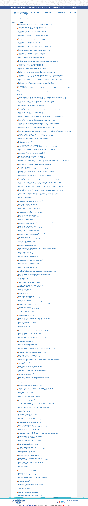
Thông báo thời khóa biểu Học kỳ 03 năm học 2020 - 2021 (26, 252)
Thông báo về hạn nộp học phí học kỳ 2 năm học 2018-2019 (26, 395)
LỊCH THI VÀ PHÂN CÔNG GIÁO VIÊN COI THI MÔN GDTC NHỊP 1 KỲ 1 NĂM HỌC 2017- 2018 (31, 476)
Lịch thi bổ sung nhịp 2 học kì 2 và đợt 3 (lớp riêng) (25, 443)
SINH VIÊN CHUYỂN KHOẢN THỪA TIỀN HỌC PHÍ (25, 264)
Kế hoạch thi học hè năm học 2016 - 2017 (24, 491)
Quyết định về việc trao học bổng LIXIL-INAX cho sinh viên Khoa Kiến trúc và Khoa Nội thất (31, 134)
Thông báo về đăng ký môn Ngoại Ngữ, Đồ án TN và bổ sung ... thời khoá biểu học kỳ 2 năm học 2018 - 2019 (33, 407)
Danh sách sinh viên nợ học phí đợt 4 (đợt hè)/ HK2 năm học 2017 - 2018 (28, 441)
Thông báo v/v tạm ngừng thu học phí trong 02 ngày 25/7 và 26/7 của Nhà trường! (30, 163)
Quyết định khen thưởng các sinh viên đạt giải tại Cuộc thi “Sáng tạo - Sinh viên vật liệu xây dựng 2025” (32, 34)
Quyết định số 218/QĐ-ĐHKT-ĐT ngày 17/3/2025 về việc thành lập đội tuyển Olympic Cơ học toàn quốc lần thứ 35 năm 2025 (35, 91)
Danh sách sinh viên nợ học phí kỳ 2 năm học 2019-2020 (26, 311)
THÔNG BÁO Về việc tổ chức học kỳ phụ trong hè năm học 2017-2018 (28, 444)
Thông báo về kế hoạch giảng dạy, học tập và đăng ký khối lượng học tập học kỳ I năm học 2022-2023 (32, 212)
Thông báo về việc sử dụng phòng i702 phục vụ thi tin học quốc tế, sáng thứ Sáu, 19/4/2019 (31, 385)
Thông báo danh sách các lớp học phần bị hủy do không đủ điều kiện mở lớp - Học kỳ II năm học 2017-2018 (33, 459)
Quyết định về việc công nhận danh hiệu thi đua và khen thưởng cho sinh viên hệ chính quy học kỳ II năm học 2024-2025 (35, 69)
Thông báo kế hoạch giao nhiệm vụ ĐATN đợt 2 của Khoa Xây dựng (27, 323)
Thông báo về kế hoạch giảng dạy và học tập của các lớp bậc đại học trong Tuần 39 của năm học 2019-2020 (33, 329)
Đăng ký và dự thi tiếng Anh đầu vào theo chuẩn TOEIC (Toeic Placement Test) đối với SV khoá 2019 (32, 360)
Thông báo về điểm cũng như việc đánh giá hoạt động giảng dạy (27, 480)
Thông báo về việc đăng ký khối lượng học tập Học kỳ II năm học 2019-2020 (28, 344)
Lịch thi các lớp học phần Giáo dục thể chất (24, 411)
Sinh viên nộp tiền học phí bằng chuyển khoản (24, 270)
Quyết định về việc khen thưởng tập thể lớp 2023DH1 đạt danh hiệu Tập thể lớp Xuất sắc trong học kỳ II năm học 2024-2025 (35, 71)
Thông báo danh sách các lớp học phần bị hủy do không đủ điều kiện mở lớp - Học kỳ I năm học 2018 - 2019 (33, 439)
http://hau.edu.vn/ (36, 499)
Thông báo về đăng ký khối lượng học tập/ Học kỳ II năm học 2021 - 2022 (28, 230)
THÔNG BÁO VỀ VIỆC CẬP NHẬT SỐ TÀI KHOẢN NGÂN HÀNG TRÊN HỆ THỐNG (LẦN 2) (30, 200)
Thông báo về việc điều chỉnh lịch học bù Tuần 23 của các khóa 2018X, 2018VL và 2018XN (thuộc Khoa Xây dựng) (34, 274)
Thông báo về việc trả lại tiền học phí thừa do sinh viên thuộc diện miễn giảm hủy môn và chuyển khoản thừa (33, 233)
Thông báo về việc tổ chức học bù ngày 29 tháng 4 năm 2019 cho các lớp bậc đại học (30, 384)
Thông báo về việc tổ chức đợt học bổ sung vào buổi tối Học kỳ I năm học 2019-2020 (30, 366)
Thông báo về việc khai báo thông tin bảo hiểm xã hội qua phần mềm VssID (28, 263)
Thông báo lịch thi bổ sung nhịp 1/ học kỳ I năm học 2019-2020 (27, 351)
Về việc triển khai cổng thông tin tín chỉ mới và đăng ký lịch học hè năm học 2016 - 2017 (30, 495)
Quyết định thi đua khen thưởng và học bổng (24, 307)
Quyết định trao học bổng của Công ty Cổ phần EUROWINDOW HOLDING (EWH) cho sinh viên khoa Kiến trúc (33, 65)
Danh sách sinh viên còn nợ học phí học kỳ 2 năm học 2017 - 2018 (27, 447)
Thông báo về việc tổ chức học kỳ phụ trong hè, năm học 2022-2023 (27, 172)
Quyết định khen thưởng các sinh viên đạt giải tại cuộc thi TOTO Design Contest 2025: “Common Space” (33, 38)
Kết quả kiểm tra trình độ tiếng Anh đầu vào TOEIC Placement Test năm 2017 (29, 356)
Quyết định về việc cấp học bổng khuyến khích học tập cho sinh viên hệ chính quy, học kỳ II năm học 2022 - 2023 (34, 174)
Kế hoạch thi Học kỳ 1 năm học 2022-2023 (24, 205)
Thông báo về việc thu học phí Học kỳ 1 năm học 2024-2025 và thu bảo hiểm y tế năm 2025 (31, 112)
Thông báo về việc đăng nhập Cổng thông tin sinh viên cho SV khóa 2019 (28, 362)
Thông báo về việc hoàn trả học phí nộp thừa (24, 289)
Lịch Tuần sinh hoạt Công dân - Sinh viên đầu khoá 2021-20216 (27, 241)
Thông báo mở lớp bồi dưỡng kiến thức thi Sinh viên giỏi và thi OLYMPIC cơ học (29, 406)
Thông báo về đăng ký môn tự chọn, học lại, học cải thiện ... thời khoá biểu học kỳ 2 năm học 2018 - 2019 (33, 410)
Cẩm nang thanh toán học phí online (23, 278)
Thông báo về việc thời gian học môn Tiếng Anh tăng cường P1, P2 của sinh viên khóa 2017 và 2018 (32, 352)
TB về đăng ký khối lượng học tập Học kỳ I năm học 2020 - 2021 (27, 304)
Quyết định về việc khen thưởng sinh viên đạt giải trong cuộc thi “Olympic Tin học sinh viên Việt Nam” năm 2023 (34, 138)
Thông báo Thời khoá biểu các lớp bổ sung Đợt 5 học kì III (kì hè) (27, 215)
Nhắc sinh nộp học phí (21, 363)
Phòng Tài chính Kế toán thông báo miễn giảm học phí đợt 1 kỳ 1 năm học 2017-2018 (30, 455)
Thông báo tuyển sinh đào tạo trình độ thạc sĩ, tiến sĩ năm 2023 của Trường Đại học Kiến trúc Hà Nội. (32, 196)
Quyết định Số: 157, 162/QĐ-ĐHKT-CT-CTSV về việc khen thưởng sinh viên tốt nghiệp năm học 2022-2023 (33, 168)
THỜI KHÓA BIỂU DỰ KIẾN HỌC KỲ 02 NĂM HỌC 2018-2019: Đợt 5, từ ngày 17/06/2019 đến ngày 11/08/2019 (33, 377)
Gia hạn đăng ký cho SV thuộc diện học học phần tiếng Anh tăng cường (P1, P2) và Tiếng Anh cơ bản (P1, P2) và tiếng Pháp (35, 404)
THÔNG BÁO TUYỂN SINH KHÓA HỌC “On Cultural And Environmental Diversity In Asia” (30, 484)
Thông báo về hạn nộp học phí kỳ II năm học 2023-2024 (26, 137)
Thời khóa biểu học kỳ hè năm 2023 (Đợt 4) (24, 167)
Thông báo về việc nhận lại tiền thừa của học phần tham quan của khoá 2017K (29, 256)
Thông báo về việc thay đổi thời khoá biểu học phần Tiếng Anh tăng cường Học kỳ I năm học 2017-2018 (32, 477)
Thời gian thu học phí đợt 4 (22, 288)
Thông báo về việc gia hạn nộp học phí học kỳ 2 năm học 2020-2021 (27, 275)
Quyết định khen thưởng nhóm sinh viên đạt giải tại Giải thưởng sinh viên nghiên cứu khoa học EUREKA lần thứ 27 (34, 50)
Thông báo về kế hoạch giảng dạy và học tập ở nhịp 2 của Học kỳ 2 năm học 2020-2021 (30, 260)
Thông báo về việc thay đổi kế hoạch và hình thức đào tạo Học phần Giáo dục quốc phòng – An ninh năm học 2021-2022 (35, 242)
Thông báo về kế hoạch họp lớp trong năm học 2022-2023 (26, 207)
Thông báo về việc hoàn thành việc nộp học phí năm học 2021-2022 (27, 211)
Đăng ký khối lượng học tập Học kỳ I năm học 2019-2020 (26, 374)
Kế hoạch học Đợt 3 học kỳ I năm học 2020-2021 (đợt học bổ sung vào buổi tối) (29, 297)
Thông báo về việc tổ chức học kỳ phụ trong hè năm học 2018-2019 (27, 378)
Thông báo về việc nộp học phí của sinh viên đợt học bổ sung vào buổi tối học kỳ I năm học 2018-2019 (32, 428)
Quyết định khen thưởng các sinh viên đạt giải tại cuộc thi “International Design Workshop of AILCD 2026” (33, 43)
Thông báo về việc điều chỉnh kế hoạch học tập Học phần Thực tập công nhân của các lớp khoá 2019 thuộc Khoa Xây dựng (35, 222)
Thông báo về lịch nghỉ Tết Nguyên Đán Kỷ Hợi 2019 (25, 400)
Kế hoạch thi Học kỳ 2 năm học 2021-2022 (24, 220)
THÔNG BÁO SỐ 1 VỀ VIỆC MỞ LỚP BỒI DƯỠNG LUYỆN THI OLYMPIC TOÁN (29, 290)
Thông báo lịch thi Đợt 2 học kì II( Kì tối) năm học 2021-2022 (26, 218)
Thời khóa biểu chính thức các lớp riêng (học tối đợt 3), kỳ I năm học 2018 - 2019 (29, 414)
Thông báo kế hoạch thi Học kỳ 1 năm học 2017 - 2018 (25, 481)
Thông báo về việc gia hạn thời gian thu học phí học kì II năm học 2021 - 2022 (29, 216)
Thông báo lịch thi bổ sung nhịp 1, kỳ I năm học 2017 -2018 (26, 473)
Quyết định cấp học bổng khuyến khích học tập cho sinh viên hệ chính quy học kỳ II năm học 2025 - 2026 (32, 57)
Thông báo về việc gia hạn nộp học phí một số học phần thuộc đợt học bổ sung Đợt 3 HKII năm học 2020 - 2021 (33, 255)
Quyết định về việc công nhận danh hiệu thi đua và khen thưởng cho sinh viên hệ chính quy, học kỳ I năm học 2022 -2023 (35, 175)
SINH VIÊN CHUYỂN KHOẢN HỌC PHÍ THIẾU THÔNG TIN (26, 266)
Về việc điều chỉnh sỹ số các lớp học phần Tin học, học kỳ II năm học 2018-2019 (29, 396)
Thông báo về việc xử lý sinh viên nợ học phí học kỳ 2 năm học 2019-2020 (28, 308)
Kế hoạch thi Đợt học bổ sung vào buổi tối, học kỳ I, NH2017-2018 (27, 470)
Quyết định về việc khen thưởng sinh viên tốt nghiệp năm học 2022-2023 (28, 141)
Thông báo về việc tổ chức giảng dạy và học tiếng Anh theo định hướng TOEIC (29, 429)
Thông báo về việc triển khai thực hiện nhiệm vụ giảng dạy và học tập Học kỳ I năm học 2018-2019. (32, 440)
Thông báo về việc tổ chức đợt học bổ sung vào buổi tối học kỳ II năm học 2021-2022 (30, 227)
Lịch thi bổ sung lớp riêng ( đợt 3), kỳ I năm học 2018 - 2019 (26, 415)
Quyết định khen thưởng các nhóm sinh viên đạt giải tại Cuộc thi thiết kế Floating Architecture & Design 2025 (33, 35)
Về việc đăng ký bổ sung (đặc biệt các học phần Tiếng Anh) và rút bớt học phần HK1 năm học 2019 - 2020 (33, 371)
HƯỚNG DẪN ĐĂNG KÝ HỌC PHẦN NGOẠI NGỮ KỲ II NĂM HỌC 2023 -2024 (29, 145)
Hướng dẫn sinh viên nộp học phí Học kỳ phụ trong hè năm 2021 (27, 253)
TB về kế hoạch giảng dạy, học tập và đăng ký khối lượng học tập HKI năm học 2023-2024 (30, 156)
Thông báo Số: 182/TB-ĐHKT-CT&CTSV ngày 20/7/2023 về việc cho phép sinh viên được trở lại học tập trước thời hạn (34, 164)
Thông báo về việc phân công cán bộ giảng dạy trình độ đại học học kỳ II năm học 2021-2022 (31, 231)
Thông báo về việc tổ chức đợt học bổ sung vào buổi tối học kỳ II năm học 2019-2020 (30, 319)
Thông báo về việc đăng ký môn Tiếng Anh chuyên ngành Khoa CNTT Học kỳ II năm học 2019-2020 (32, 337)
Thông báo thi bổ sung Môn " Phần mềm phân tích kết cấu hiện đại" (27, 469)
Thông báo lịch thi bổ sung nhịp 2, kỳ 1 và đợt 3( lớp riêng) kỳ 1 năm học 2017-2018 (30, 458)
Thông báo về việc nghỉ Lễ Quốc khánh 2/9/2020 (25, 300)
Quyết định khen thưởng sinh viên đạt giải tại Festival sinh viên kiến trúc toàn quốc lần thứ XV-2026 (32, 49)
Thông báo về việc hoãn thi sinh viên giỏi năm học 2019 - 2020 (27, 322)
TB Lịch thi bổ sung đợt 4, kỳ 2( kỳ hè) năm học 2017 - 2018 (26, 437)
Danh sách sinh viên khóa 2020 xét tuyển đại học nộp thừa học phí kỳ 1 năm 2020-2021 (30, 285)
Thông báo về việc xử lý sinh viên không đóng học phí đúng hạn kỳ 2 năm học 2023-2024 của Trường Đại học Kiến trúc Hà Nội (35, 135)
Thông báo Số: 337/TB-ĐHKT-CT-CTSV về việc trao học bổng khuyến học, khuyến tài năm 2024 (31, 105)
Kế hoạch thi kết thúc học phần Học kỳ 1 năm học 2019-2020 (26, 367)
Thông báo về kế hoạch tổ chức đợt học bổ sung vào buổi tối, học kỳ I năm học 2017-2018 (30, 474)
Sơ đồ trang (74, 2)
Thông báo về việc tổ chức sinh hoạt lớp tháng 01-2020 (26, 341)
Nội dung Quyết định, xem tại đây (22, 18)
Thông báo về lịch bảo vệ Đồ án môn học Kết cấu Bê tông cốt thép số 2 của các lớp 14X (30, 462)
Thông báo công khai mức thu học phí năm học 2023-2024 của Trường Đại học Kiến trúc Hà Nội (31, 153)
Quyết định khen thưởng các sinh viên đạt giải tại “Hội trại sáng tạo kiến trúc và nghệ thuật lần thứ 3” (32, 31)
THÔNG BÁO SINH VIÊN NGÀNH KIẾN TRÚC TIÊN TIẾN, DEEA (26, 281)
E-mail (66, 2)
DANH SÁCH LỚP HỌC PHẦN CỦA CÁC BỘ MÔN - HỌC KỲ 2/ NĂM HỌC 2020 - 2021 (29, 282)
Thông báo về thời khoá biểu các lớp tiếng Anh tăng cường (26, 432)
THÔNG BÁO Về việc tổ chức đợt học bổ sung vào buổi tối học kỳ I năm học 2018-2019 (30, 436)
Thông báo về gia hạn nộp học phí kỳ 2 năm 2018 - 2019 (26, 392)
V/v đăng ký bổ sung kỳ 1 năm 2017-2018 (24, 488)
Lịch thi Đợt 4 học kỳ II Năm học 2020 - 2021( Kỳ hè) (25, 249)
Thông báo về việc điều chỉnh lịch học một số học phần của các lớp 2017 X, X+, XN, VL (30, 333)
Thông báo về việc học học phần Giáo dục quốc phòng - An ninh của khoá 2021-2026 (30, 238)
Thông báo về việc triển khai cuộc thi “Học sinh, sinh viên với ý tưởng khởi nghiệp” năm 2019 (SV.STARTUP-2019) (34, 382)
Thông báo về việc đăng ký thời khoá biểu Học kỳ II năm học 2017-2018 (28, 463)
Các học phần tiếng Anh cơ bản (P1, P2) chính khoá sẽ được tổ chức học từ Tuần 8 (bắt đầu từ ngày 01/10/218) (33, 426)
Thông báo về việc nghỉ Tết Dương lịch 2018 (24, 466)
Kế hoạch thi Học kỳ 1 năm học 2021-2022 (24, 237)
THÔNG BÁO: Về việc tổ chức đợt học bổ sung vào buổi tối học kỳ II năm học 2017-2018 (30, 452)
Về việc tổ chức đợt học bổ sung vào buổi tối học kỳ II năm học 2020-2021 (28, 267)
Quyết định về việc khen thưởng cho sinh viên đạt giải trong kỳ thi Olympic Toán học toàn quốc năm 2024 (33, 126)
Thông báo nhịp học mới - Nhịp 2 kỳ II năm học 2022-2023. (26, 197)
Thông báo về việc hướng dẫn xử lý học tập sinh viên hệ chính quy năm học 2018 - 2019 (30, 373)
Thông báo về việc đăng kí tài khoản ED (23, 142)
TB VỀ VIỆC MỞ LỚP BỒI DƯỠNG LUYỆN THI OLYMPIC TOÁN (26, 347)
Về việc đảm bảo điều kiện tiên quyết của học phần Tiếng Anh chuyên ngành (29, 451)
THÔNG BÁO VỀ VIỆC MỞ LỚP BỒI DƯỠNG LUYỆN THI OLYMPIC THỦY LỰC (29, 286)
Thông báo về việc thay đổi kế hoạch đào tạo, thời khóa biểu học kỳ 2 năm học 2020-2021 (30, 277)
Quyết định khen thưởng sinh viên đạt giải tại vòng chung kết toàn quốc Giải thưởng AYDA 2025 (31, 39)
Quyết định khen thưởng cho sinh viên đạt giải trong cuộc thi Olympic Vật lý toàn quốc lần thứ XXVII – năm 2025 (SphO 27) (35, 67)
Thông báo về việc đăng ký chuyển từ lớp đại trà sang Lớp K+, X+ (27, 296)
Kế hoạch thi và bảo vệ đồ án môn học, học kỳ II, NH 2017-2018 (27, 454)
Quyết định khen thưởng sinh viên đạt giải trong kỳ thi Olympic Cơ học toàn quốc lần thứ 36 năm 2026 (32, 53)
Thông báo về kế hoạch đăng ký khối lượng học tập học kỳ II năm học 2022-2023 (29, 201)
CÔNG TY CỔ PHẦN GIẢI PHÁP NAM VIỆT (28, 505)
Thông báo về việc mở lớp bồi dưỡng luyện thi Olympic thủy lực (27, 226)
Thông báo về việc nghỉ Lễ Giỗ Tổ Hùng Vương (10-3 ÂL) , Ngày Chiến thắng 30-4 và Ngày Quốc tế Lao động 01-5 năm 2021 (35, 259)
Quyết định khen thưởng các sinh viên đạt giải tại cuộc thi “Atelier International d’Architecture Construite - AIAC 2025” (35, 46)
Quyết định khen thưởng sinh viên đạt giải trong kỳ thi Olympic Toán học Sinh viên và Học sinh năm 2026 (33, 54)
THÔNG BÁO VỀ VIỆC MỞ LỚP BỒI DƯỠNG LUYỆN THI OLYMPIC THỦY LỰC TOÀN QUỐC (30, 345)
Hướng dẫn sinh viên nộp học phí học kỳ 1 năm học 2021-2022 (27, 244)
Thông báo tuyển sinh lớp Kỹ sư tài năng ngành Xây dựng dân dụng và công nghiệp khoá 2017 (31, 465)
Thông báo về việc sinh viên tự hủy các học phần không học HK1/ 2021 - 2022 (29, 245)
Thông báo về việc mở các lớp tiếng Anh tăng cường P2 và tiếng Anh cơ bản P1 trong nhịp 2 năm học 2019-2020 (34, 318)
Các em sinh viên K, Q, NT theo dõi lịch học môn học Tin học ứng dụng (28, 492)
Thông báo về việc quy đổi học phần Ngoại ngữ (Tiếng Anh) (26, 223)
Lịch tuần (61, 2)
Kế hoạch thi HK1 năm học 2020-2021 (23, 293)
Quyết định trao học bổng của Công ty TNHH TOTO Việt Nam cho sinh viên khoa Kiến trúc (30, 64)
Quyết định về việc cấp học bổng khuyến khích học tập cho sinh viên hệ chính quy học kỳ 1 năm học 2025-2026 (33, 68)
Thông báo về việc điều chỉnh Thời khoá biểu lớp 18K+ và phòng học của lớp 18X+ (29, 422)
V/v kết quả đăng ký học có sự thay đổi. (23, 485)
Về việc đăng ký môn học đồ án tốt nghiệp (24, 487)
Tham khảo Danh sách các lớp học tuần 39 (24, 326)
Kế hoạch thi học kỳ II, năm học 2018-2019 (24, 393)
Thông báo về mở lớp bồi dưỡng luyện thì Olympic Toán (26, 417)
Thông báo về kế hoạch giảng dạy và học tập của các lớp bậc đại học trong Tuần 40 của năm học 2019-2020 (33, 330)
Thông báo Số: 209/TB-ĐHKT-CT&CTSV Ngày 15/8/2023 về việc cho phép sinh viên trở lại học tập (31, 157)
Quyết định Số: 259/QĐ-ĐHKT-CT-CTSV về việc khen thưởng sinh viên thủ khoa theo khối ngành (31, 113)
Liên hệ (69, 2)
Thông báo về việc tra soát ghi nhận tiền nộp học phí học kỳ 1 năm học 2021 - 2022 (29, 234)
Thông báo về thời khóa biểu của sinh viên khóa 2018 (25, 425)
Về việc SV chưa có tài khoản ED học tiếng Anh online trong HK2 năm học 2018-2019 (30, 399)
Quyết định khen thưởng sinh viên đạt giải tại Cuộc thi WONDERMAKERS (28, 32)
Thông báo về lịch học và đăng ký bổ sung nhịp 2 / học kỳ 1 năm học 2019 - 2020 (29, 358)
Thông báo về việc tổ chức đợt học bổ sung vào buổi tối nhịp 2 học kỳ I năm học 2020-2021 (31, 292)
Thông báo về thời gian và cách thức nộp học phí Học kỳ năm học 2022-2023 (29, 208)
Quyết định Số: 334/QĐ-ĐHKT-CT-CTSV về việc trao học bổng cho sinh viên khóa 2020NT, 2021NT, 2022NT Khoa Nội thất (35, 108)
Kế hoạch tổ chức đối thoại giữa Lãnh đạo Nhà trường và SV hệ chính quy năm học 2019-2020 (31, 340)
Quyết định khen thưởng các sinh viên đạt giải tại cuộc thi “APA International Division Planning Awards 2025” (33, 45)
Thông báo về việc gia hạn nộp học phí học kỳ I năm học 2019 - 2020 (27, 355)
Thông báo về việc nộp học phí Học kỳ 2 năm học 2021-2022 (26, 219)
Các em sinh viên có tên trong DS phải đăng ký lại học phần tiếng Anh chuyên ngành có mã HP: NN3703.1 (33, 370)
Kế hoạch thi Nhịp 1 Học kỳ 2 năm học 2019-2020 (25, 325)
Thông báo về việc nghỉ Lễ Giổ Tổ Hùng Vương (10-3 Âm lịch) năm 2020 (28, 334)
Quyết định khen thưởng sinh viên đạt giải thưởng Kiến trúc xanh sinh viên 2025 (29, 28)
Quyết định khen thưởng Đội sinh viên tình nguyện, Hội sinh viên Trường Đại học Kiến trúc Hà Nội (32, 27)
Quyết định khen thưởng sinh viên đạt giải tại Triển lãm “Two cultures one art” (29, 42)
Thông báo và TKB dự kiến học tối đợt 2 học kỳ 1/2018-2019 (26, 418)
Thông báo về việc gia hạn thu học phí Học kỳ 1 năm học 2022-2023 (27, 204)
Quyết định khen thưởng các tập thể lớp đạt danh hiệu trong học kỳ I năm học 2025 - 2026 (31, 60)
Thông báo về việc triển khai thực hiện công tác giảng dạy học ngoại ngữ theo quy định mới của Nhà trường (33, 448)
